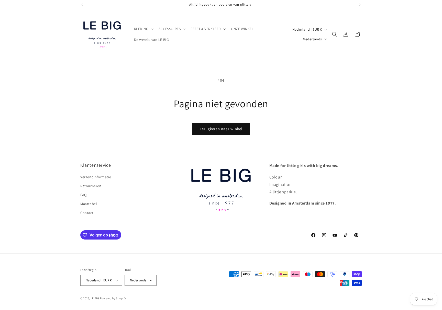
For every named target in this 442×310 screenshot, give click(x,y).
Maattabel (88, 203)
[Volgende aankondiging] (360, 5)
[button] (143, 28)
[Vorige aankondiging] (82, 5)
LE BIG (95, 298)
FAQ (83, 195)
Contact (86, 212)
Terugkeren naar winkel (221, 128)
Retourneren (91, 186)
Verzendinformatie (95, 177)
